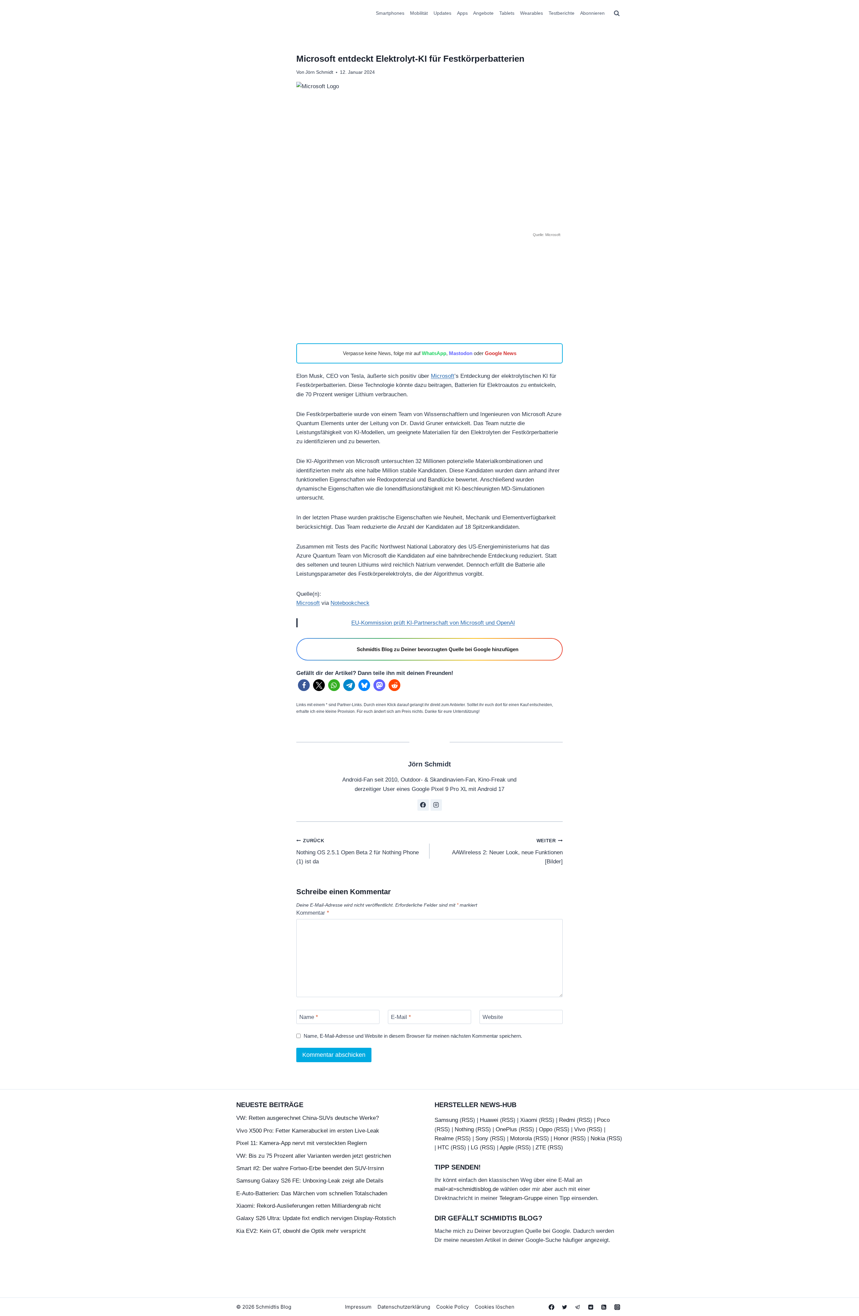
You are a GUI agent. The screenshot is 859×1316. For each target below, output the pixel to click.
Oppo (545, 1129)
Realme (444, 1138)
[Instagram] (617, 1307)
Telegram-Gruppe (521, 1198)
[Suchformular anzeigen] (617, 13)
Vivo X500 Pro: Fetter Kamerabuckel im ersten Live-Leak (307, 1131)
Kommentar (312, 913)
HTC (443, 1147)
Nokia (598, 1138)
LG (474, 1147)
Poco (603, 1120)
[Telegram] (578, 1307)
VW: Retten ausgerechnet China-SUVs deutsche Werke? (307, 1118)
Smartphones (390, 13)
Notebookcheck (350, 603)
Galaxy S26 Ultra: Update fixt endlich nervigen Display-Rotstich (316, 1218)
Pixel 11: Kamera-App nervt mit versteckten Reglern (301, 1143)
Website (493, 1017)
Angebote (483, 13)
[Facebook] (551, 1307)
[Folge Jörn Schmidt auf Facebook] (423, 805)
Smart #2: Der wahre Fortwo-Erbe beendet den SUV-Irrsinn (310, 1168)
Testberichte (561, 13)
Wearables (531, 13)
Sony (481, 1138)
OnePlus (506, 1129)
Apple (507, 1147)
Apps (462, 13)
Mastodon (460, 353)
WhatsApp (434, 353)
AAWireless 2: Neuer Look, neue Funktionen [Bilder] (507, 851)
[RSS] (604, 1307)
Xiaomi (528, 1120)
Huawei (489, 1120)
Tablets (506, 13)
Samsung (446, 1120)
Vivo (579, 1129)
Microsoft (442, 376)
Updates (442, 13)
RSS (467, 1120)
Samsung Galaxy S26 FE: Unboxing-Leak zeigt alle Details (310, 1181)
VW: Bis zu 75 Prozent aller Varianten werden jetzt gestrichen (313, 1156)
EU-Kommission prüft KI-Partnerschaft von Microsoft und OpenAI (433, 623)
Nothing (464, 1129)
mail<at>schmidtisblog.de (467, 1189)
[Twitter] (564, 1307)
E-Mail (401, 1017)
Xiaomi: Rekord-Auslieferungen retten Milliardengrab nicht (308, 1206)
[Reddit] (591, 1307)
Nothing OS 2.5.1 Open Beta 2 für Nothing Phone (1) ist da (357, 851)
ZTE (541, 1147)
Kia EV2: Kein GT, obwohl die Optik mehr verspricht (301, 1231)
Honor (561, 1138)
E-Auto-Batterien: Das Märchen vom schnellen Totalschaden (311, 1193)
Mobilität (419, 13)
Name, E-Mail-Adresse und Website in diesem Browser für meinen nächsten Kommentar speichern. (413, 1036)
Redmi (567, 1120)
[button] (304, 685)
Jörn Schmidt (319, 72)
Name (308, 1017)
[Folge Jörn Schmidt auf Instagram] (436, 805)
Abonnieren (592, 13)
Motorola (521, 1138)
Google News (500, 353)
